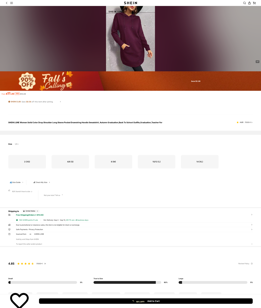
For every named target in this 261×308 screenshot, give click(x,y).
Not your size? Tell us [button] (52, 195)
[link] (244, 3)
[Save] (19, 301)
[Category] (11, 3)
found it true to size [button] (21, 191)
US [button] (16, 144)
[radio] (27, 161)
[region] (130, 269)
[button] (6, 3)
